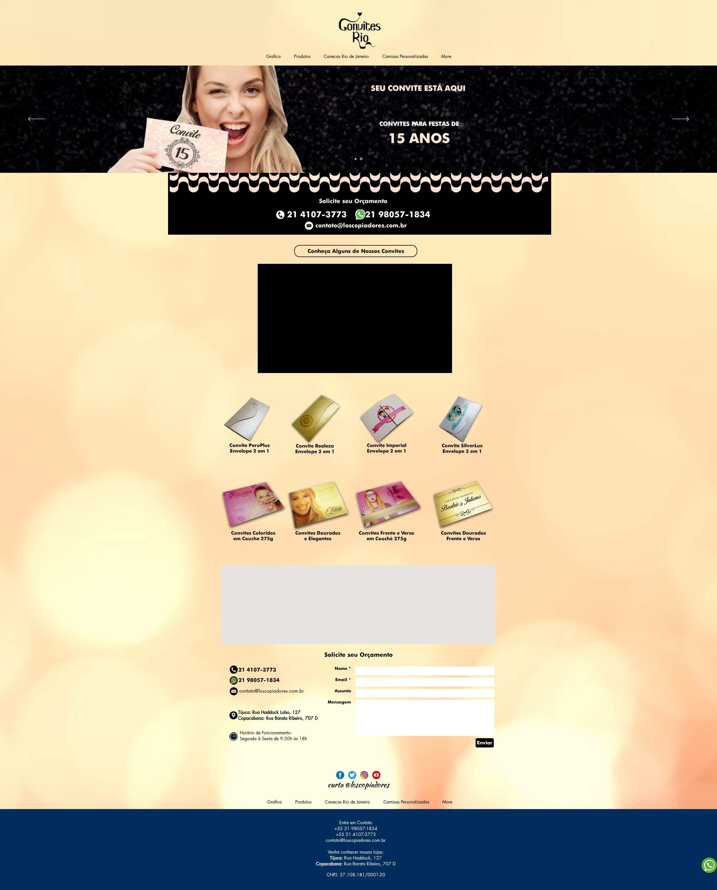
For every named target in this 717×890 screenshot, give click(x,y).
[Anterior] (36, 119)
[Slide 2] (361, 159)
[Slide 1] (356, 159)
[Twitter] (352, 775)
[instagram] (364, 775)
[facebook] (340, 775)
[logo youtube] (376, 775)
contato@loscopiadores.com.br (361, 225)
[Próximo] (680, 119)
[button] (302, 57)
